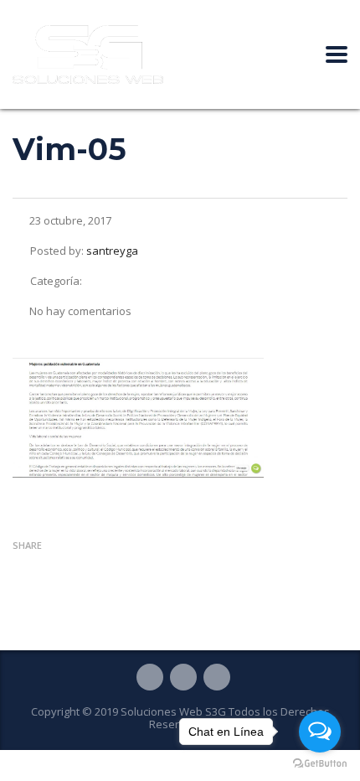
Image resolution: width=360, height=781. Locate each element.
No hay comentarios (80, 310)
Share (27, 545)
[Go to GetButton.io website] (320, 763)
